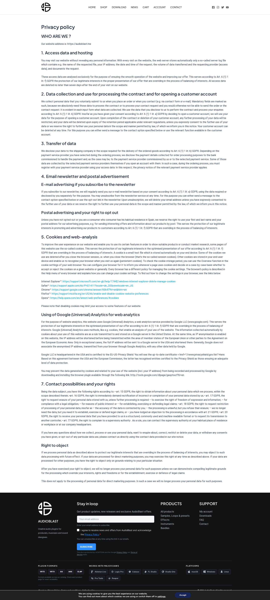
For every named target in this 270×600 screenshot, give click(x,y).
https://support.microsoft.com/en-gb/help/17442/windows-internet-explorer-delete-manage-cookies (119, 281)
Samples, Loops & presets (175, 515)
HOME (92, 7)
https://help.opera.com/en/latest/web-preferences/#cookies (84, 297)
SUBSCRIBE (86, 546)
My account (205, 511)
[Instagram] (218, 7)
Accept (182, 595)
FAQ (201, 519)
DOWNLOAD (119, 7)
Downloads (205, 515)
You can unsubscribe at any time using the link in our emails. (103, 539)
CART (146, 7)
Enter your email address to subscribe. (93, 525)
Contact (203, 523)
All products (167, 511)
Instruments (167, 523)
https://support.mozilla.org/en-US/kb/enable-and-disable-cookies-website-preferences (100, 293)
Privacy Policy (92, 534)
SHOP (103, 7)
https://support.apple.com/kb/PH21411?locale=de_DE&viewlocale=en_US (91, 285)
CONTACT (176, 7)
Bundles (165, 528)
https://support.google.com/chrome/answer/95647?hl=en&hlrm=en (89, 289)
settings (161, 596)
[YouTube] (227, 7)
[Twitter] (222, 7)
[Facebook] (213, 7)
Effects (165, 519)
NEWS (134, 7)
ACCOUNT (160, 7)
